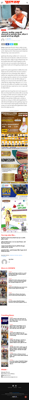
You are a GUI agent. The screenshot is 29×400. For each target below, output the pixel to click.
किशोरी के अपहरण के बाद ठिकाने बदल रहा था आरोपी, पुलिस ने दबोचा (13, 238)
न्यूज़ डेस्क (9, 39)
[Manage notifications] (26, 397)
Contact (15, 387)
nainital (20, 255)
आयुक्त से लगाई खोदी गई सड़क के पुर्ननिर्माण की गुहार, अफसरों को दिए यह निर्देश (13, 246)
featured (16, 255)
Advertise (10, 387)
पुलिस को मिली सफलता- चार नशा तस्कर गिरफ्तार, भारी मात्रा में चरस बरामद (13, 242)
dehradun (11, 255)
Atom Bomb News (16, 392)
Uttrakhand (3, 256)
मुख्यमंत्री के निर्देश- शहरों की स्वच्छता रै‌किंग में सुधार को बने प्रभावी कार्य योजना (14, 250)
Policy (19, 387)
